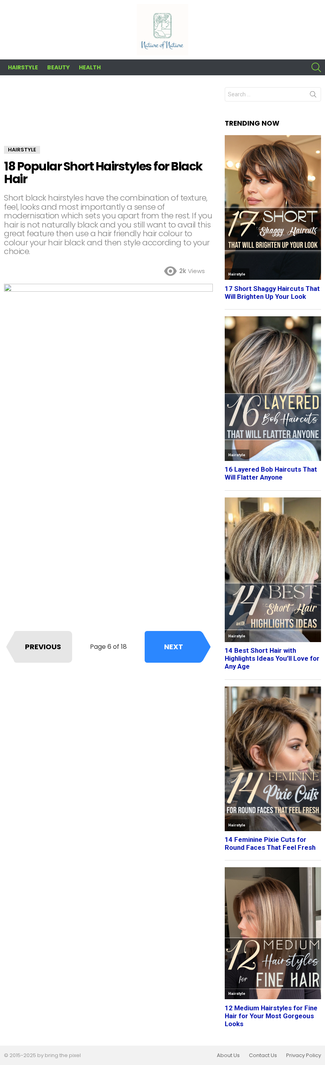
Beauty (58, 67)
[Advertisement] (108, 116)
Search (313, 96)
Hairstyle (23, 67)
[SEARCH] (316, 67)
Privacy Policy (303, 1055)
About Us (228, 1055)
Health (90, 67)
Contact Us (263, 1055)
